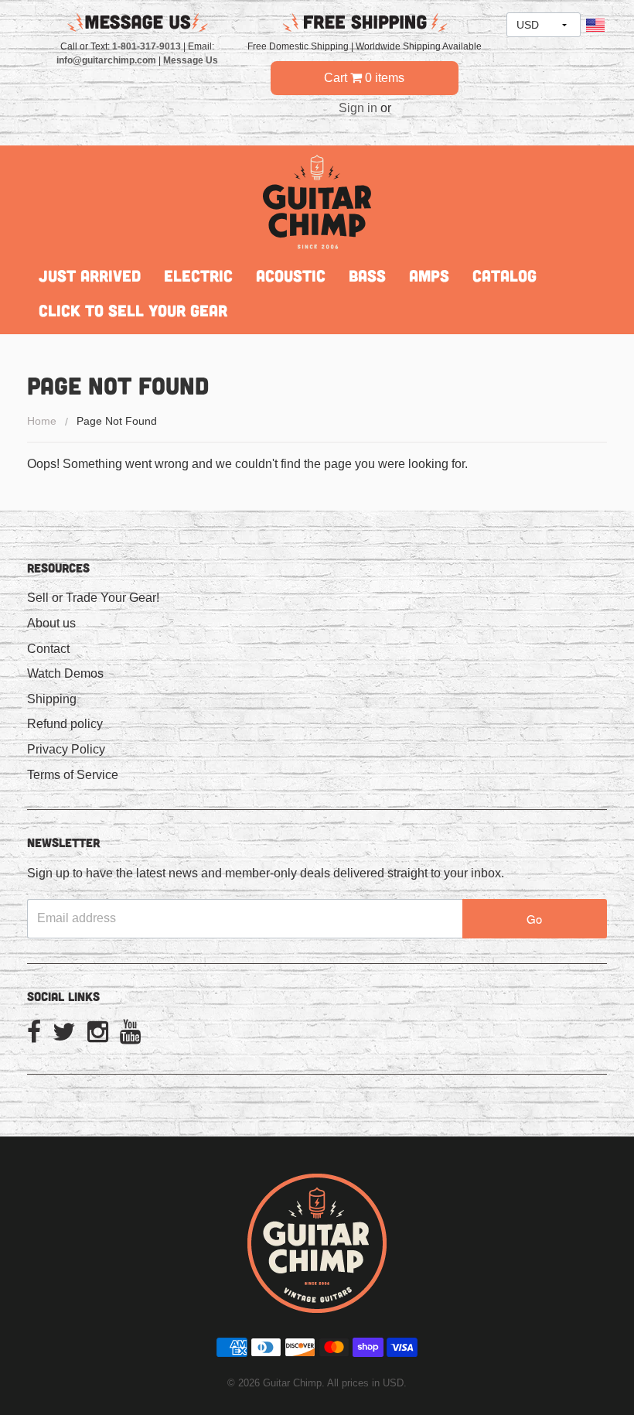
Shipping (52, 699)
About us (51, 623)
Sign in (358, 107)
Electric (198, 275)
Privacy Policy (66, 749)
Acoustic (291, 275)
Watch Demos (65, 673)
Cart (364, 77)
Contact (48, 648)
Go (534, 919)
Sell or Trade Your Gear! (93, 597)
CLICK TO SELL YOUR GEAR (133, 310)
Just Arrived (90, 275)
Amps (429, 275)
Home (41, 421)
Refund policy (65, 723)
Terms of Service (72, 774)
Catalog (504, 275)
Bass (367, 275)
